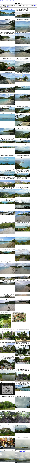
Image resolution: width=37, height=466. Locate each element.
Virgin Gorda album (23, 451)
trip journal (8, 6)
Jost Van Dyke (11, 9)
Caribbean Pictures (12, 0)
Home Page (2, 0)
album (35, 5)
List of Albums (7, 0)
